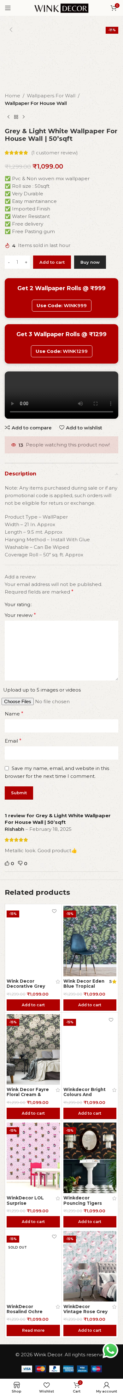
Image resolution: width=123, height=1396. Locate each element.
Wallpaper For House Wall (36, 103)
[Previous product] (8, 117)
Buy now (90, 262)
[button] (11, 29)
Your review (20, 615)
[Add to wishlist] (54, 911)
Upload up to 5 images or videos (42, 690)
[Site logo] (61, 7)
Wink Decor (48, 1355)
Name (14, 714)
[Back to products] (16, 117)
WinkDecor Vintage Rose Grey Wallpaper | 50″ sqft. (85, 1314)
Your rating (17, 604)
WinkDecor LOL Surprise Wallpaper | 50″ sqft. (25, 1205)
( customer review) (54, 153)
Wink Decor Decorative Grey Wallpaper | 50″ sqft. (26, 989)
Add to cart (52, 262)
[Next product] (23, 117)
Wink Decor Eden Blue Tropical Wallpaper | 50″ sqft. (83, 989)
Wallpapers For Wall (51, 96)
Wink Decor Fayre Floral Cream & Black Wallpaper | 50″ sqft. (28, 1097)
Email (13, 741)
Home (12, 96)
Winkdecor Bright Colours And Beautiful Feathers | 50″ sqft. (85, 1097)
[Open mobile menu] (8, 8)
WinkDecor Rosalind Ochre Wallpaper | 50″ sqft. (25, 1314)
